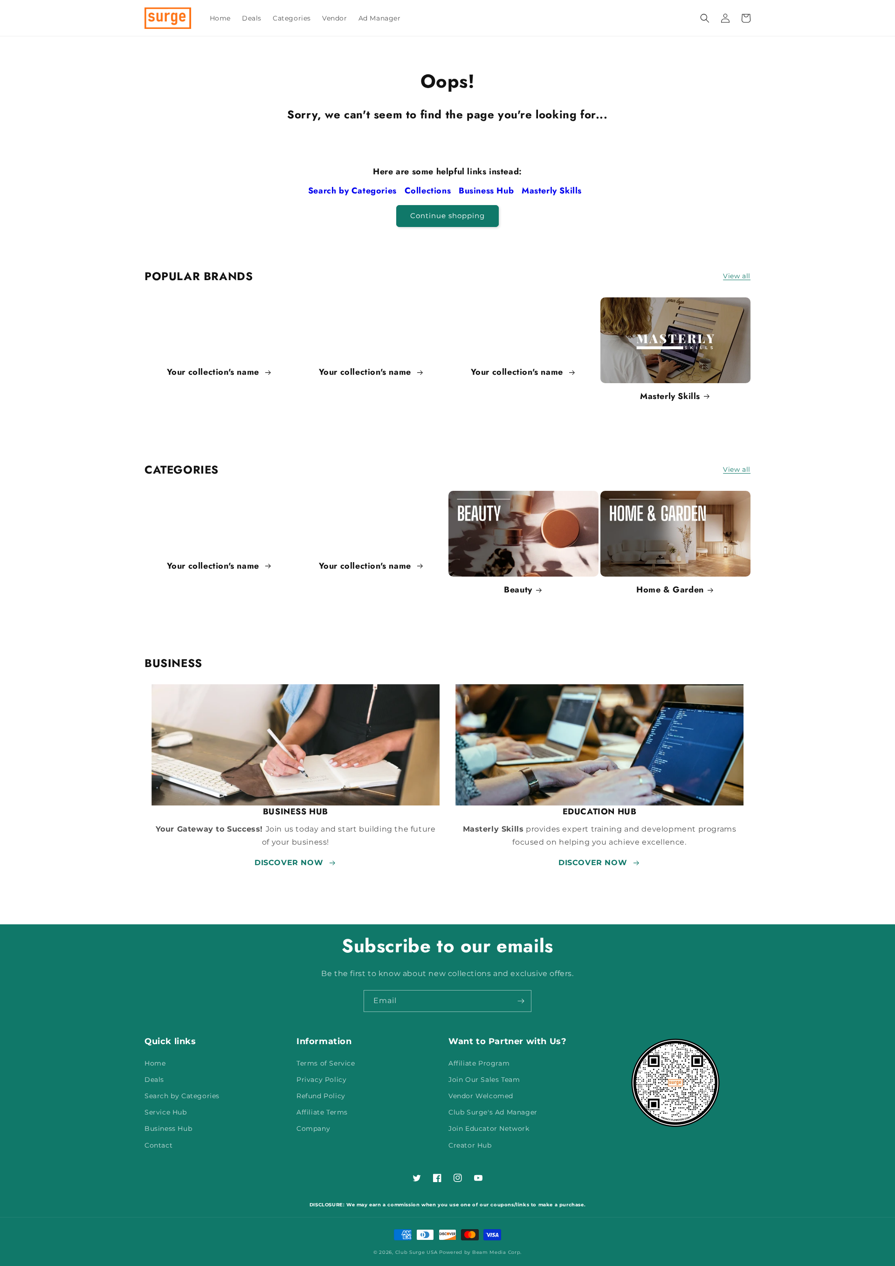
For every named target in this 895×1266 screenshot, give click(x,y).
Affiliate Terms (322, 1112)
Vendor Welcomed (480, 1096)
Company (313, 1128)
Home (155, 1063)
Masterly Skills (553, 191)
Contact (158, 1145)
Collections (429, 191)
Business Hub (487, 191)
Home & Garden (670, 590)
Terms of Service (325, 1063)
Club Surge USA (416, 1252)
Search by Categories (353, 191)
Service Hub (166, 1112)
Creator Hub (470, 1145)
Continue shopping (447, 215)
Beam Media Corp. (497, 1252)
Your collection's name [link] (214, 372)
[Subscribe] (520, 1001)
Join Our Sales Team (484, 1079)
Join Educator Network (489, 1128)
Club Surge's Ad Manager (492, 1112)
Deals (154, 1079)
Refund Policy (320, 1096)
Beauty (518, 590)
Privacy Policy (321, 1079)
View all (736, 276)
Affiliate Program (478, 1063)
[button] (705, 18)
